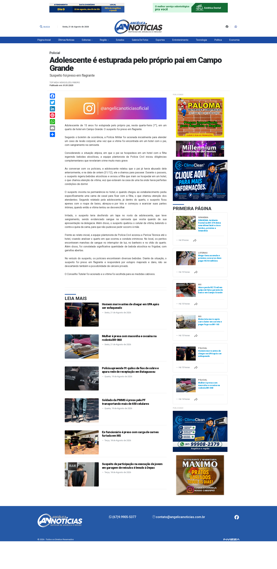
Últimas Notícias (66, 40)
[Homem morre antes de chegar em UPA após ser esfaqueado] (82, 314)
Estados (120, 40)
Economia (234, 40)
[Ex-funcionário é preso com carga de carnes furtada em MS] (82, 442)
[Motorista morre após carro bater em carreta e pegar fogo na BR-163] (186, 321)
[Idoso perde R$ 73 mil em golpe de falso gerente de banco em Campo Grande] (186, 289)
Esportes (160, 40)
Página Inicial (44, 40)
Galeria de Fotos (140, 40)
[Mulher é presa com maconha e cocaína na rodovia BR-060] (82, 346)
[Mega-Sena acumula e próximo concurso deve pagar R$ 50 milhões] (186, 257)
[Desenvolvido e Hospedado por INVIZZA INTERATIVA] (231, 539)
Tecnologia (201, 40)
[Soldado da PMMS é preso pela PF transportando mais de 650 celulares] (82, 410)
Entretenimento (180, 40)
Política (218, 40)
